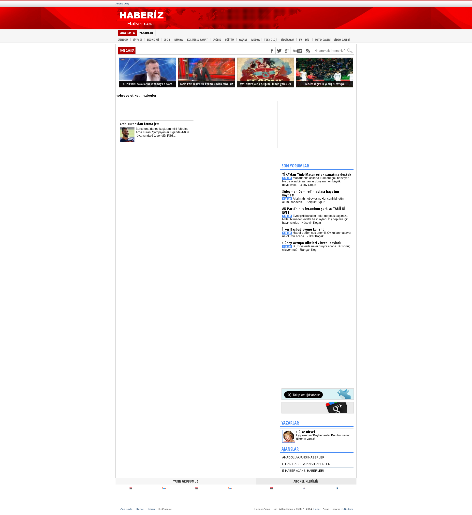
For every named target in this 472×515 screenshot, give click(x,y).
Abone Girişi (122, 3)
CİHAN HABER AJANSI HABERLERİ (306, 464)
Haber (316, 509)
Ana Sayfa (126, 509)
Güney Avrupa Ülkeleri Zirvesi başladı (311, 242)
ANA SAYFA (127, 32)
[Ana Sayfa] (141, 26)
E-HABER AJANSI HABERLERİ (303, 470)
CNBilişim (347, 509)
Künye (140, 509)
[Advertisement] (257, 19)
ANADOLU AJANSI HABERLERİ (303, 457)
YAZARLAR (146, 32)
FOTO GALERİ (323, 39)
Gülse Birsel (305, 431)
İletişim (151, 509)
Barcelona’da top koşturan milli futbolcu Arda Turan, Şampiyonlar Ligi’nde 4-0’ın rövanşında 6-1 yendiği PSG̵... (162, 132)
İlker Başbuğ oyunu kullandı (303, 229)
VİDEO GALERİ (342, 39)
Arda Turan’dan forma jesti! (141, 123)
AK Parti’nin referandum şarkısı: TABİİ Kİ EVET (313, 210)
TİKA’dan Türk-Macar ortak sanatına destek (316, 174)
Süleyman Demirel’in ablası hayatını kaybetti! (310, 193)
